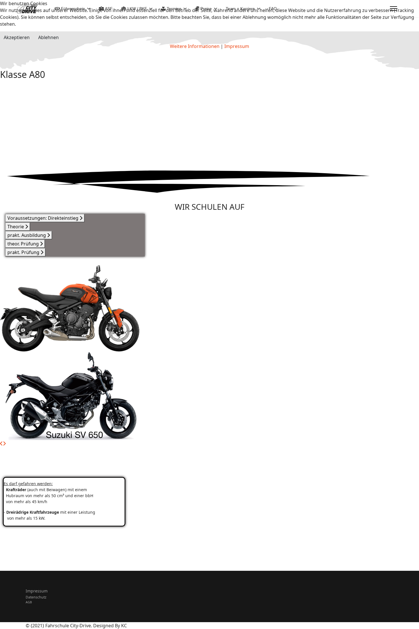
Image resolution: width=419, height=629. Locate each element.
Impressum (37, 591)
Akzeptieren (17, 37)
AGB (29, 602)
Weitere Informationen (194, 46)
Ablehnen (48, 37)
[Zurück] (1, 443)
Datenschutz (36, 597)
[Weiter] (4, 443)
